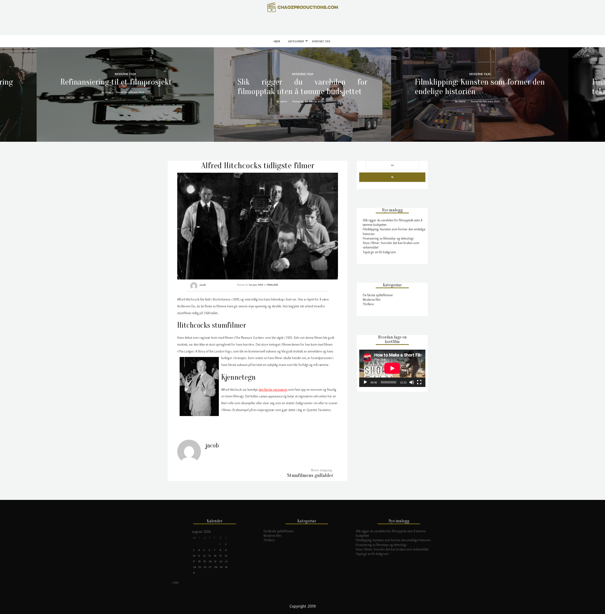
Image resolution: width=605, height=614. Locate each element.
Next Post (310, 475)
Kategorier (296, 41)
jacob (203, 284)
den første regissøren (273, 389)
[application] (392, 368)
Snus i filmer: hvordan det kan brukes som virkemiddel (392, 549)
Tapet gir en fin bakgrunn (379, 252)
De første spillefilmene (378, 295)
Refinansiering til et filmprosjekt (116, 82)
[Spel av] (365, 382)
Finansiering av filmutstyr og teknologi (388, 238)
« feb (175, 582)
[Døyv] (411, 382)
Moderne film (371, 299)
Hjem (277, 41)
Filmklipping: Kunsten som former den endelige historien (480, 86)
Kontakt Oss (321, 41)
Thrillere (368, 304)
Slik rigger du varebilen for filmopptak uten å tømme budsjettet (302, 86)
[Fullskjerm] (419, 382)
